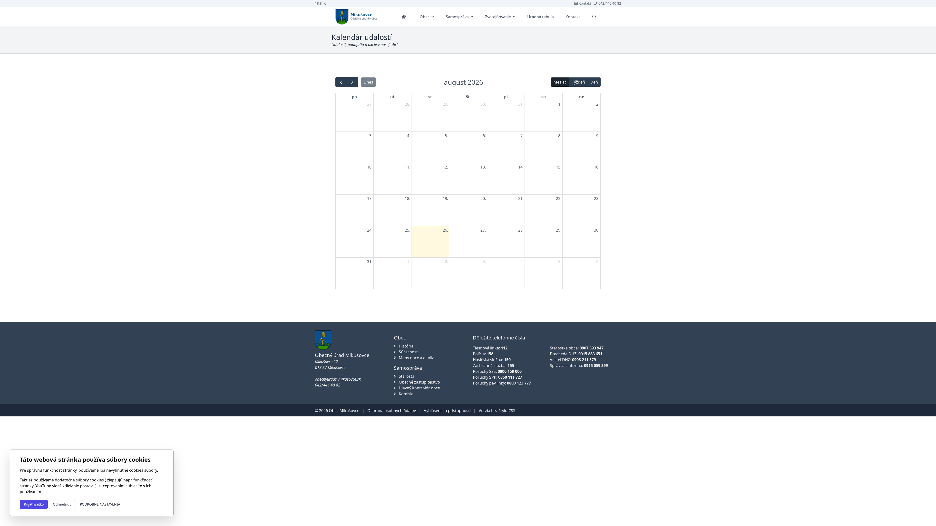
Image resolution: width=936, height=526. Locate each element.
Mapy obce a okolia (416, 357)
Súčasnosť (408, 352)
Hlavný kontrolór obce (419, 388)
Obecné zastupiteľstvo (419, 382)
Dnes (368, 82)
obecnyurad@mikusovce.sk (338, 379)
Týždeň (578, 82)
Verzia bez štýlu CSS (497, 410)
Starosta (406, 376)
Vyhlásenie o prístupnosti (447, 410)
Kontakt (584, 3)
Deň (594, 82)
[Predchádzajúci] (341, 82)
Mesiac (560, 82)
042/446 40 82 (609, 3)
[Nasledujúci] (352, 82)
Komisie (405, 393)
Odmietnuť (62, 504)
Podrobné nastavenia (100, 504)
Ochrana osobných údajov (391, 410)
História (405, 346)
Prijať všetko (34, 504)
